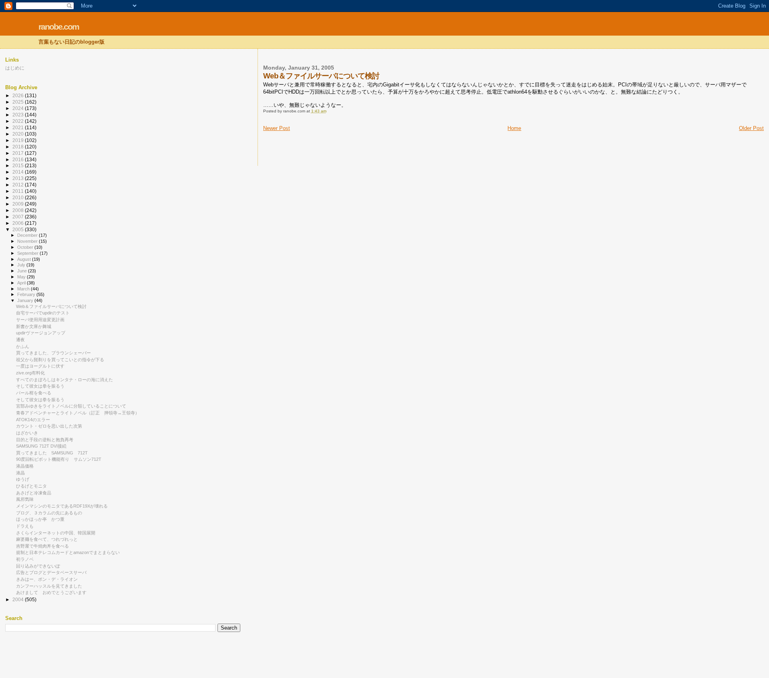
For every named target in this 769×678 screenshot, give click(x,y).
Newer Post (276, 128)
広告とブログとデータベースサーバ (51, 572)
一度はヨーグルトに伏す (40, 366)
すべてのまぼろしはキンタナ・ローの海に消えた (64, 379)
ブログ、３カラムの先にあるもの (49, 512)
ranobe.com (58, 26)
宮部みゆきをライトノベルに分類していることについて (71, 406)
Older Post (751, 128)
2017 (18, 153)
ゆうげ (22, 479)
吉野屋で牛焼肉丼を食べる (42, 546)
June (22, 270)
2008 (18, 210)
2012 (18, 184)
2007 (18, 216)
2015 (18, 165)
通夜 (20, 339)
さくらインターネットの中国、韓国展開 (55, 532)
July (21, 264)
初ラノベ (25, 559)
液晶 (20, 472)
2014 (18, 171)
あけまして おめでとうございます (51, 592)
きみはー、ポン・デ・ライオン (47, 579)
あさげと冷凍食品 (33, 492)
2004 (18, 599)
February (26, 294)
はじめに (14, 67)
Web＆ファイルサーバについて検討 (51, 306)
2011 (18, 191)
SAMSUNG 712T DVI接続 (41, 446)
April (22, 282)
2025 (18, 101)
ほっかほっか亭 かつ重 (40, 519)
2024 (18, 108)
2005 (18, 229)
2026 (18, 95)
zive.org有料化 (30, 372)
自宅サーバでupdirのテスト (43, 312)
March (24, 288)
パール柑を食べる (33, 392)
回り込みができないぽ (38, 566)
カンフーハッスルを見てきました (49, 586)
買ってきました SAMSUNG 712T (52, 452)
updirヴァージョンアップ (40, 332)
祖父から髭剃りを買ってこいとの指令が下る (60, 359)
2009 (18, 203)
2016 (18, 159)
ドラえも (25, 526)
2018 (18, 146)
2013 (18, 178)
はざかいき (27, 432)
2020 (18, 133)
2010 (18, 197)
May (22, 276)
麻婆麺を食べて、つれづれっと (47, 539)
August (24, 259)
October (25, 247)
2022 (18, 121)
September (28, 253)
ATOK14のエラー (33, 419)
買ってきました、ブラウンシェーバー (53, 352)
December (28, 235)
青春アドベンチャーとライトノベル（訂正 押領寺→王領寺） (77, 412)
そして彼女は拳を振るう (40, 386)
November (28, 241)
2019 (18, 140)
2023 (18, 114)
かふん (22, 346)
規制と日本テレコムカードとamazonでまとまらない (68, 552)
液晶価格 (25, 466)
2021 (18, 127)
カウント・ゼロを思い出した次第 (49, 426)
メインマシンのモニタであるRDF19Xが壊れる (62, 506)
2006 (18, 223)
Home (514, 128)
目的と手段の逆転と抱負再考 (44, 439)
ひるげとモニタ (31, 486)
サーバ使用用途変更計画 (40, 319)
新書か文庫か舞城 (33, 326)
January (25, 300)
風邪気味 (25, 499)
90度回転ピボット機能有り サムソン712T (58, 459)
